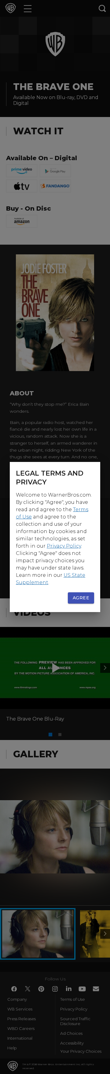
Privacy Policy (64, 546)
